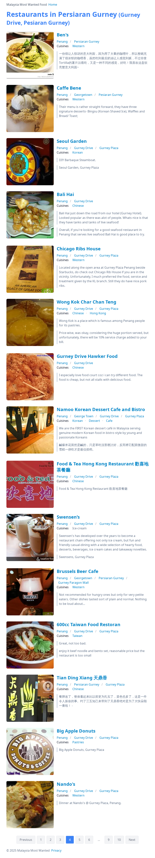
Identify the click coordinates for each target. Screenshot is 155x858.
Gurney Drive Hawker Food (87, 356)
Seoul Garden (72, 141)
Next (132, 840)
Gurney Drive (83, 148)
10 (119, 840)
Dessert (94, 421)
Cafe (109, 421)
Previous (26, 840)
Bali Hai (65, 194)
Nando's (66, 784)
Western (78, 46)
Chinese (78, 206)
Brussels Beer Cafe (77, 571)
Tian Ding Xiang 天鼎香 (82, 677)
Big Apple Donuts (76, 731)
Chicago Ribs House (79, 248)
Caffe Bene (69, 88)
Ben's (63, 35)
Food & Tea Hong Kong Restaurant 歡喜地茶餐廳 (103, 467)
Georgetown (83, 95)
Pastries (78, 742)
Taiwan (77, 636)
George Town (83, 416)
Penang (62, 41)
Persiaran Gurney (86, 41)
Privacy (56, 850)
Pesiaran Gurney (110, 95)
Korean (77, 152)
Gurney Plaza (108, 148)
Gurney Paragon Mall (73, 582)
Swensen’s (68, 517)
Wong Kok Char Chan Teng (86, 302)
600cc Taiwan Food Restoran (88, 624)
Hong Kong (98, 313)
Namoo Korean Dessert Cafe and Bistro (101, 409)
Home (52, 4)
